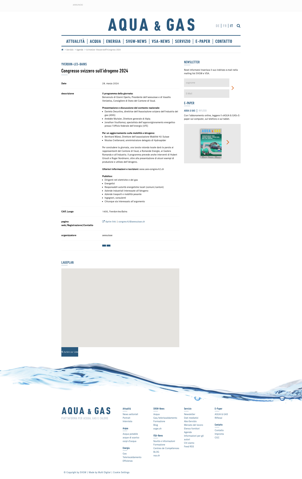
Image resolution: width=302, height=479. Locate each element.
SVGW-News (136, 41)
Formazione (159, 421)
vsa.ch (156, 455)
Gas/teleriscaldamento (165, 417)
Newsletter (189, 414)
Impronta (219, 434)
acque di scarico (131, 437)
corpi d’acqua (129, 441)
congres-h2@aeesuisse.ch (131, 221)
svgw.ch (157, 428)
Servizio (69, 49)
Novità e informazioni (164, 441)
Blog (155, 425)
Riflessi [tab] (203, 110)
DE (218, 25)
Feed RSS (189, 446)
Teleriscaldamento (132, 457)
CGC (217, 437)
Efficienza (128, 460)
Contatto (219, 430)
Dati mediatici (191, 417)
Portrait (126, 417)
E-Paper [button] (203, 41)
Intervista (127, 421)
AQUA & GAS (221, 414)
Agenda (79, 49)
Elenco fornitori (192, 428)
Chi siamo (189, 443)
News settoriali (130, 414)
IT (231, 25)
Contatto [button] (223, 41)
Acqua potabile (130, 434)
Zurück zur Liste (70, 352)
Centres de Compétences (166, 448)
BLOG (156, 451)
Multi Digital (104, 472)
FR (225, 25)
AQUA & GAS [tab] (189, 110)
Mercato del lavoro (193, 425)
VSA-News (161, 41)
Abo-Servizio (190, 421)
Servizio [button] (182, 41)
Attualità (75, 41)
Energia (113, 41)
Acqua (95, 41)
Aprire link (110, 221)
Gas (125, 453)
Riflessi (218, 417)
